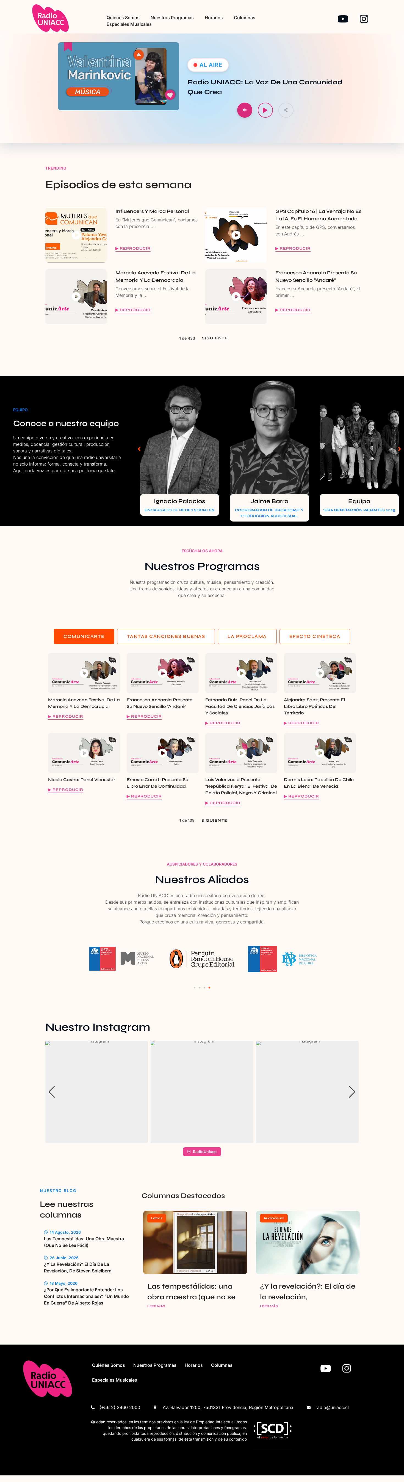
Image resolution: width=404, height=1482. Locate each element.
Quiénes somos (123, 17)
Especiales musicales (129, 24)
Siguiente (215, 338)
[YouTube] (342, 18)
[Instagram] (364, 18)
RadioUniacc (205, 1151)
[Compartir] (286, 110)
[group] (96, 1092)
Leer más (156, 1306)
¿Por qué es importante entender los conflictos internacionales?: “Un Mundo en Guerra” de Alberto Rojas (86, 1296)
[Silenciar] (244, 110)
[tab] (84, 636)
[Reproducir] (265, 110)
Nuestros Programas (172, 17)
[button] (139, 448)
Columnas (244, 17)
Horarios (214, 17)
